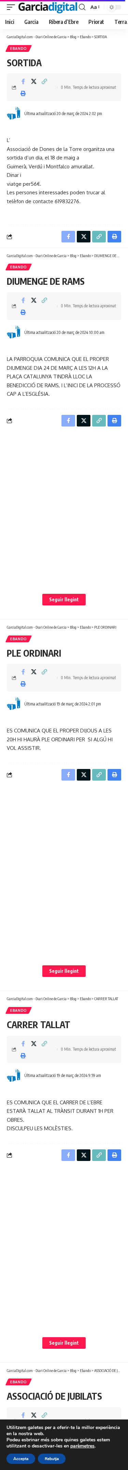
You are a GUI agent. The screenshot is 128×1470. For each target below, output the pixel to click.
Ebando (18, 48)
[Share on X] (34, 81)
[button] (12, 7)
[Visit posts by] (14, 113)
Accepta (20, 1458)
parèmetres (82, 1446)
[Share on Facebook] (23, 81)
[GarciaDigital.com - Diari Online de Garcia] (47, 7)
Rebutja (52, 1458)
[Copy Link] (44, 81)
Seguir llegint (64, 599)
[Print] (23, 93)
